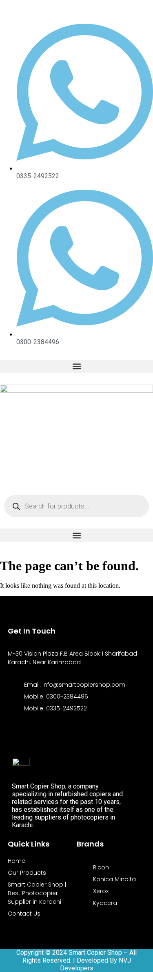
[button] (76, 366)
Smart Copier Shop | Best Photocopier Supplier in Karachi (37, 893)
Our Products (27, 873)
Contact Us (24, 913)
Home (16, 861)
